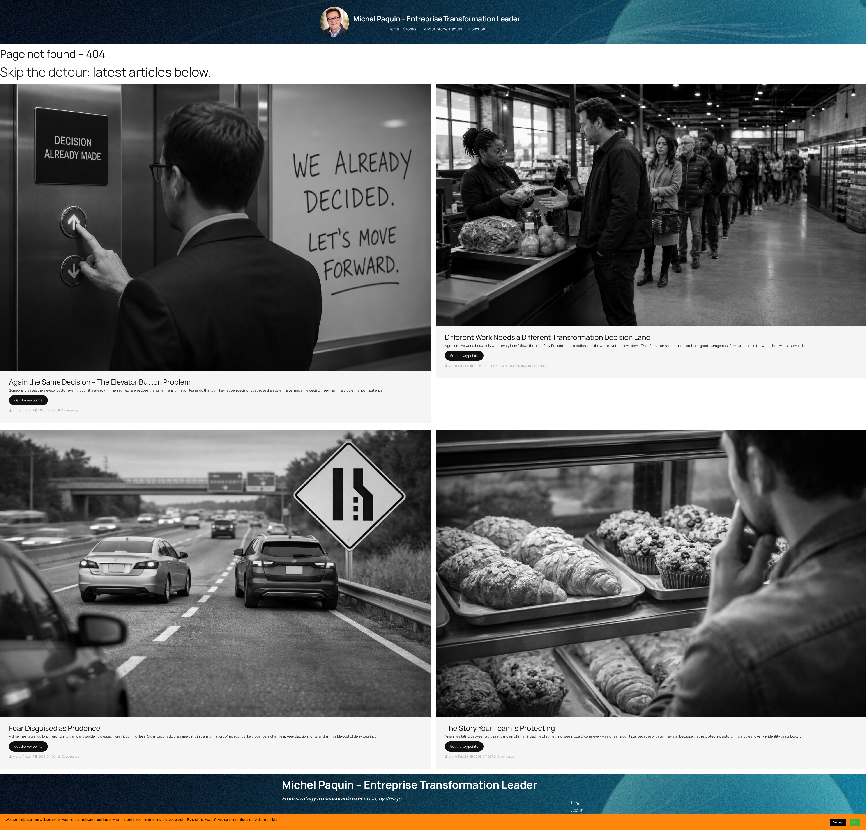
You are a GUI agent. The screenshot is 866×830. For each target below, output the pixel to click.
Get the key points (28, 400)
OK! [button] (855, 822)
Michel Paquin (22, 410)
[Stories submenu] (418, 29)
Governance (69, 410)
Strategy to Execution (530, 365)
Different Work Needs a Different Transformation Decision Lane (547, 337)
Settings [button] (838, 822)
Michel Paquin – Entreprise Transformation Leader (436, 19)
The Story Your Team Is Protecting (500, 728)
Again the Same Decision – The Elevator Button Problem (100, 382)
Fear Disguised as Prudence (54, 728)
